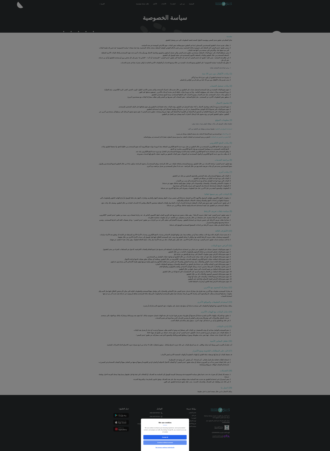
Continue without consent (165, 442)
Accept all (165, 437)
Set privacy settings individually (165, 447)
